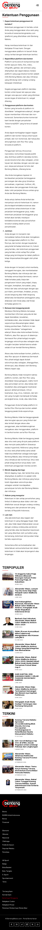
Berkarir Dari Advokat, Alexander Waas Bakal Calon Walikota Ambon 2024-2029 (26, 621)
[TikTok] (22, 924)
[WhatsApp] (38, 924)
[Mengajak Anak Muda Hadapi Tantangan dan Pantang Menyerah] (8, 705)
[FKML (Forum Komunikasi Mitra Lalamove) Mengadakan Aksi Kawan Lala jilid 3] (8, 634)
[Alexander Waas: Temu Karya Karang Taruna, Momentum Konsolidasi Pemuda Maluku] (8, 769)
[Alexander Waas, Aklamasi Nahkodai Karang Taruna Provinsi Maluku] (8, 756)
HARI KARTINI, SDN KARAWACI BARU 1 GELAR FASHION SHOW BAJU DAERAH (27, 677)
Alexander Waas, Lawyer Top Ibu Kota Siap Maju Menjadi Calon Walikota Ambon (26, 592)
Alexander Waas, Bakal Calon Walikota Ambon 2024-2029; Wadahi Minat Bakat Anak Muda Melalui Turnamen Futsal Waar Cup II (27, 662)
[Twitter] (32, 924)
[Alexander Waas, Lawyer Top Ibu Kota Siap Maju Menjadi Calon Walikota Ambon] (8, 592)
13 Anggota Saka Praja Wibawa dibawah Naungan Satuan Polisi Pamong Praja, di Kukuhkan (25, 578)
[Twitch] (27, 924)
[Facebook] (11, 924)
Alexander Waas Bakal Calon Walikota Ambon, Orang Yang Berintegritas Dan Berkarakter (27, 647)
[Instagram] (17, 924)
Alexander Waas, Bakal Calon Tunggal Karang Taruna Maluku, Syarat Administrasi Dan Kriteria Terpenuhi (26, 783)
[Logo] (11, 5)
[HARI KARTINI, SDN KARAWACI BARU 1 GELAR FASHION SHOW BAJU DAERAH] (8, 677)
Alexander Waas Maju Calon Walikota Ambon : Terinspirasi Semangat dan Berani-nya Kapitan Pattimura (26, 691)
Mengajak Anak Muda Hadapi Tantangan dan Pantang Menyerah (26, 704)
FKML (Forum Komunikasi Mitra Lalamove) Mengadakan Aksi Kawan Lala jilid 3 (27, 634)
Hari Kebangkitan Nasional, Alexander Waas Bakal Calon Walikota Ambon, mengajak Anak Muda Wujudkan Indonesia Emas (27, 607)
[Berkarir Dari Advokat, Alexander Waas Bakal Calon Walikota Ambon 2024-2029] (8, 621)
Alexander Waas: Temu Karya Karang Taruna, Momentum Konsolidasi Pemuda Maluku (26, 769)
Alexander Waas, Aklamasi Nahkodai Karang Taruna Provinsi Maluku (26, 757)
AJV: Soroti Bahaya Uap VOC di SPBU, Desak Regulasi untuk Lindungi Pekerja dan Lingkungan (26, 744)
